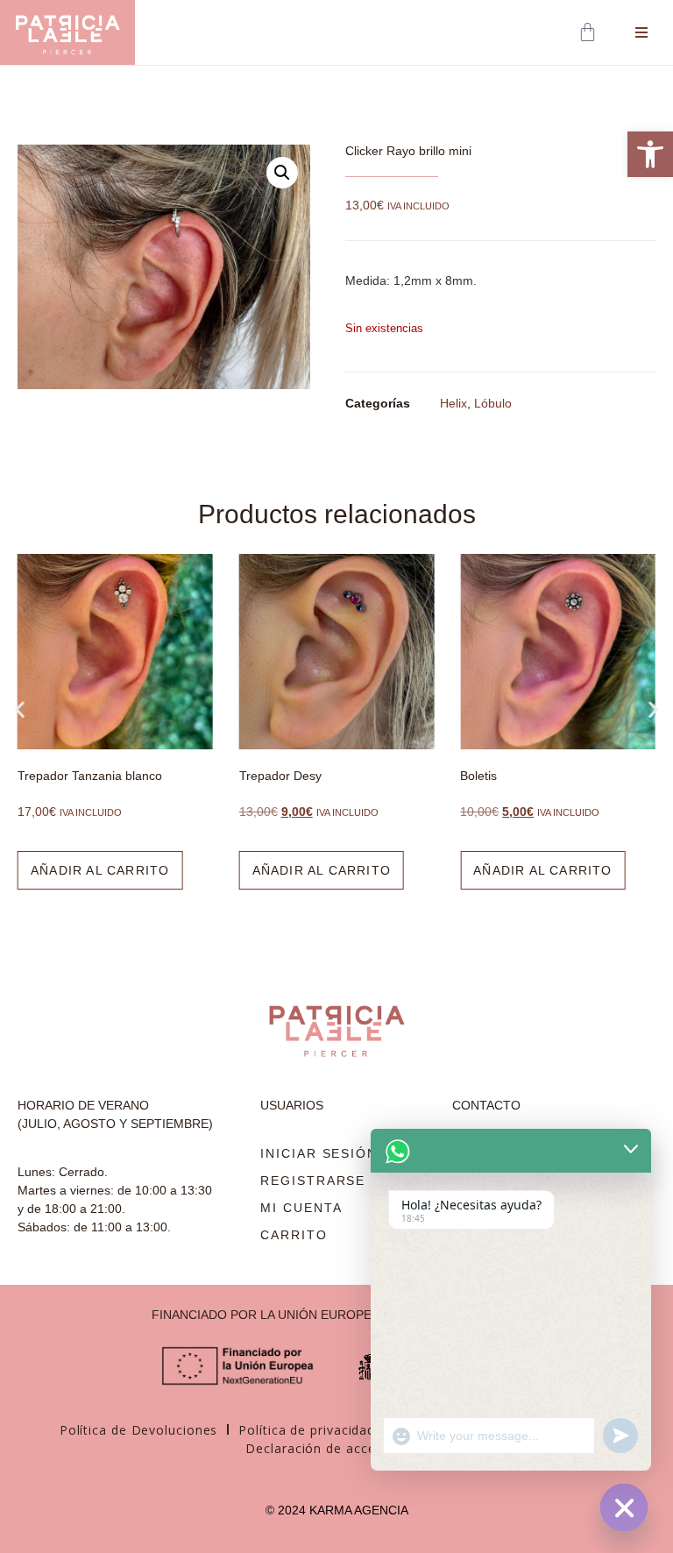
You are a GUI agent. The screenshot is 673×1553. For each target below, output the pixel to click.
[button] (282, 172)
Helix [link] (453, 403)
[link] (650, 154)
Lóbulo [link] (493, 403)
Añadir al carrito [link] (100, 870)
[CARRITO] (589, 32)
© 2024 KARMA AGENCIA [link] (337, 1510)
